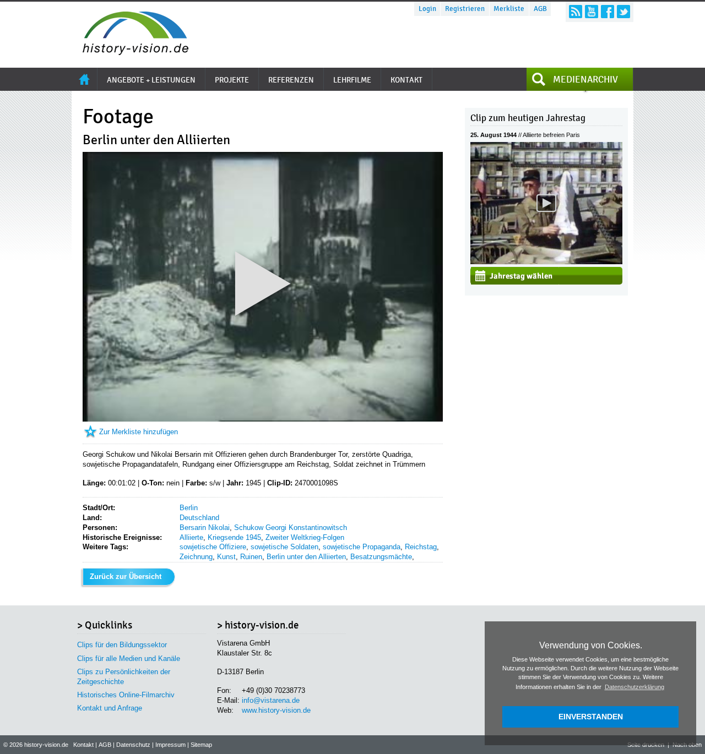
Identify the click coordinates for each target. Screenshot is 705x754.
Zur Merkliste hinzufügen (138, 432)
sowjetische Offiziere (213, 547)
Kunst (226, 557)
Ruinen (251, 557)
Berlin (189, 508)
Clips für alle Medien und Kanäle (128, 658)
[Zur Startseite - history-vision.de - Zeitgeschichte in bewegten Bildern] (130, 52)
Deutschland (199, 517)
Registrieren (465, 8)
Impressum (170, 744)
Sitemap (201, 744)
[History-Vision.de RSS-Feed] (575, 11)
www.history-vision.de (276, 710)
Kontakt (83, 744)
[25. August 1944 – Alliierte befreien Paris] (546, 262)
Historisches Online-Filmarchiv (126, 695)
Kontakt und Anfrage (109, 708)
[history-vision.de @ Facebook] (607, 11)
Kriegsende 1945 (234, 537)
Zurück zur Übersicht (125, 576)
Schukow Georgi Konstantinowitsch (290, 527)
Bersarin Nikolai (205, 527)
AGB (540, 8)
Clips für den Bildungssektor (122, 645)
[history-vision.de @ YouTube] (591, 11)
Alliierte (191, 537)
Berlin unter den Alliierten (306, 557)
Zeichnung (196, 557)
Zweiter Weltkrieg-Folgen (304, 537)
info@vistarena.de (271, 700)
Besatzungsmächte (381, 557)
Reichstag (421, 547)
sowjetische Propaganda (361, 547)
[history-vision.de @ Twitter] (623, 11)
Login (427, 8)
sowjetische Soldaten (284, 547)
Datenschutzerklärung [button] (634, 687)
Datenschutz (133, 744)
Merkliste (509, 8)
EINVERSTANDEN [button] (590, 716)
